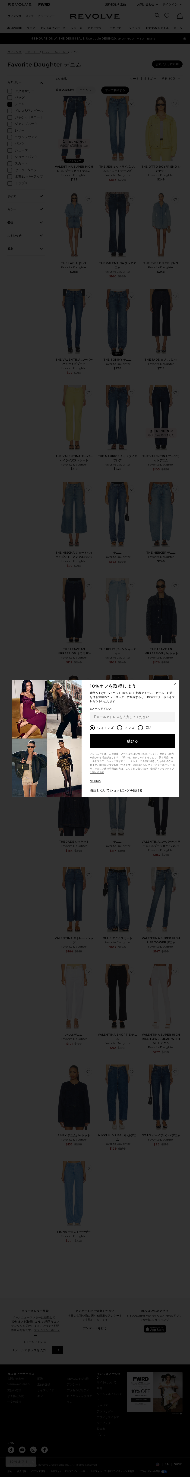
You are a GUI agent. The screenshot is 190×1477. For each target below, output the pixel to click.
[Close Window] (175, 683)
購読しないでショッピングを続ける (116, 790)
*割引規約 (95, 781)
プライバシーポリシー (160, 764)
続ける (133, 741)
